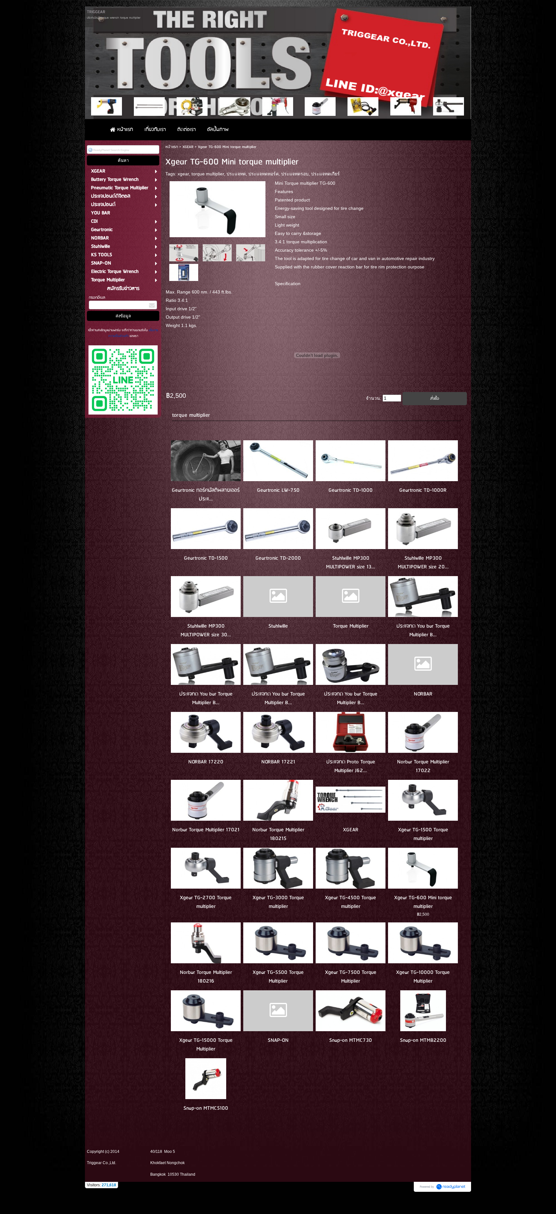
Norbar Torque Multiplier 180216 (206, 976)
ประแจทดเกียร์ (325, 173)
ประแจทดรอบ (295, 173)
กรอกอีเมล (97, 297)
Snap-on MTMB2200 (423, 1040)
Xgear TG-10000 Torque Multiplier (423, 976)
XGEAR (187, 147)
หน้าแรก (171, 147)
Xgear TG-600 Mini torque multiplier (423, 902)
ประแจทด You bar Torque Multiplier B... (423, 630)
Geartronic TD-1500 (206, 558)
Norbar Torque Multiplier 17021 (205, 830)
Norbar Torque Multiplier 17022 (423, 766)
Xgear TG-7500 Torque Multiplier (350, 976)
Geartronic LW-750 (278, 490)
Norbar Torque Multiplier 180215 (278, 834)
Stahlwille (278, 626)
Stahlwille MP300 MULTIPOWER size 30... (206, 630)
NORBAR (423, 694)
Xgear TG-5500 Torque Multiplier (278, 976)
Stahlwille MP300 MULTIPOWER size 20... (423, 562)
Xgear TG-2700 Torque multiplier (206, 902)
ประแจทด (236, 173)
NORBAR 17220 (205, 762)
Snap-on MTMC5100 (205, 1108)
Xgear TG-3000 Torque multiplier (278, 902)
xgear (183, 173)
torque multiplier (207, 173)
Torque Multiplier (350, 626)
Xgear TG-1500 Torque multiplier (423, 834)
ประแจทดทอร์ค (263, 173)
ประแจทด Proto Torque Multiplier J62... (350, 766)
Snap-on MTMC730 (350, 1040)
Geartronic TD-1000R (423, 490)
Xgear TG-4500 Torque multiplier (350, 902)
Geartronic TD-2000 (278, 558)
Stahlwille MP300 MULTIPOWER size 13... (350, 562)
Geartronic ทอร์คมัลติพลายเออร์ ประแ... (206, 494)
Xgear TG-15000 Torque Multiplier (206, 1044)
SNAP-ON (278, 1040)
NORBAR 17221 (278, 762)
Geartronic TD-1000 (351, 490)
